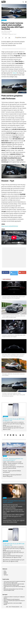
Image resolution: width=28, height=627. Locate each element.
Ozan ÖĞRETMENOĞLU (6, 31)
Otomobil (4, 20)
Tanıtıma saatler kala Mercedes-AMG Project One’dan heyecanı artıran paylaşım (13, 297)
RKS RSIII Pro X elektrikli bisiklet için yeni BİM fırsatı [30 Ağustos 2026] (13, 560)
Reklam (5, 572)
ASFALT (5, 456)
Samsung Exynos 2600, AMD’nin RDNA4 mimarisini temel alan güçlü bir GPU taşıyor (13, 516)
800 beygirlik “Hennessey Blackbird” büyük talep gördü (12, 475)
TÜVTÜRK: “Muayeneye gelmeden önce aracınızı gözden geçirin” (13, 459)
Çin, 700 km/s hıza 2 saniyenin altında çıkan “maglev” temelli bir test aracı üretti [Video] (13, 511)
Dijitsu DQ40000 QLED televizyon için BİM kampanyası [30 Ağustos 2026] (13, 556)
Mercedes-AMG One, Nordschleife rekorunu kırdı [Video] (13, 374)
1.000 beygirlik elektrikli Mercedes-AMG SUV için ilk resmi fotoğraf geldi (13, 316)
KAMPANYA (5, 416)
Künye (5, 571)
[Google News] (20, 38)
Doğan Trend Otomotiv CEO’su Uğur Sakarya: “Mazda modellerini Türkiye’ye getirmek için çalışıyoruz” (13, 463)
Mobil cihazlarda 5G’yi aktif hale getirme (11, 599)
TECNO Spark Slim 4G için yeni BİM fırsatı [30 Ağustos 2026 (13, 419)
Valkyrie (15, 73)
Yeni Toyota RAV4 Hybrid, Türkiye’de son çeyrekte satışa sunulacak (13, 467)
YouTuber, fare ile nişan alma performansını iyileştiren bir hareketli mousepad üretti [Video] (12, 506)
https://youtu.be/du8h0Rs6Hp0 (9, 226)
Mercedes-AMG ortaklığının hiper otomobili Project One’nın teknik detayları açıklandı (13, 355)
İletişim (5, 573)
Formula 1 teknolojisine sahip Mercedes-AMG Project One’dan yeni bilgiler (13, 336)
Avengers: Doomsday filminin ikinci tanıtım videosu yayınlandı (14, 501)
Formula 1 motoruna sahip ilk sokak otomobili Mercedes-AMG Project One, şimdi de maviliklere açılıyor (13, 395)
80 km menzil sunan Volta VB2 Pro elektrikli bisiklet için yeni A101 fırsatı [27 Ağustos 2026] (13, 428)
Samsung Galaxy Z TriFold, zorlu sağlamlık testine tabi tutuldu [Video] (14, 521)
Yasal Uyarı (6, 574)
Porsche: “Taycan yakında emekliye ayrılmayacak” (12, 471)
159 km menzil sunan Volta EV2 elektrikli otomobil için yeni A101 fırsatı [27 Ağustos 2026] (13, 424)
